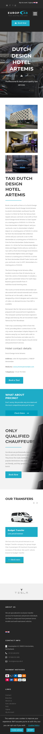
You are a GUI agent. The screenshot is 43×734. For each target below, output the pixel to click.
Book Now (21, 23)
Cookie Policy (33, 725)
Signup (30, 2)
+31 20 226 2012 (13, 653)
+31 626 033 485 (14, 657)
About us (8, 701)
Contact (8, 695)
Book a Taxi (14, 380)
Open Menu (35, 13)
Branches (8, 698)
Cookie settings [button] (17, 730)
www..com (23, 367)
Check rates (15, 560)
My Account (23, 2)
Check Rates (19, 413)
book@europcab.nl (16, 661)
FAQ (6, 706)
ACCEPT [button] (30, 730)
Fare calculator (10, 703)
